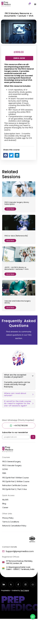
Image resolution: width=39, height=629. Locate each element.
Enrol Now (19, 58)
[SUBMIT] (33, 437)
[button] (5, 155)
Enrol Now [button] (10, 209)
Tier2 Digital (24, 590)
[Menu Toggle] (35, 4)
